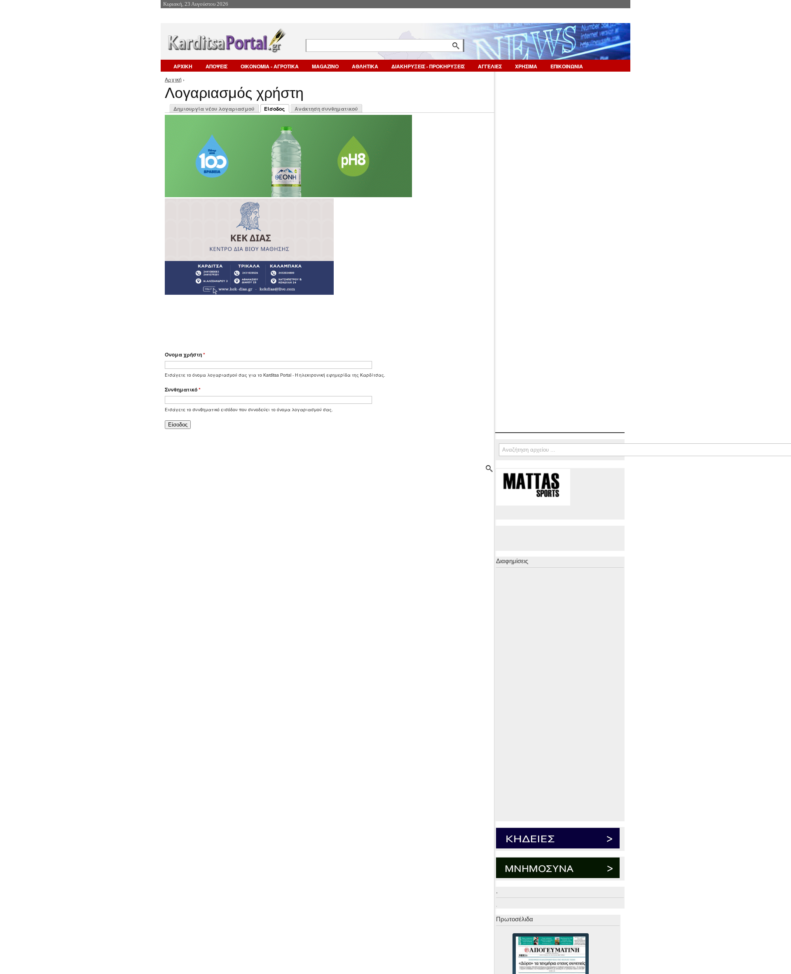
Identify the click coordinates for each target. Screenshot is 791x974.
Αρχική (173, 79)
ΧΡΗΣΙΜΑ (526, 66)
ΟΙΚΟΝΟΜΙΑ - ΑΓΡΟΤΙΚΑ (270, 66)
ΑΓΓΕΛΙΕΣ (490, 66)
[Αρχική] (226, 39)
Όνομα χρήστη (185, 354)
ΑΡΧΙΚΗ (182, 66)
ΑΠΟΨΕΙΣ (216, 66)
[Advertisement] (311, 319)
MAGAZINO (325, 66)
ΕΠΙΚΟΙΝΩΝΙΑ (566, 66)
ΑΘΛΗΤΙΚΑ (365, 66)
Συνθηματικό (183, 389)
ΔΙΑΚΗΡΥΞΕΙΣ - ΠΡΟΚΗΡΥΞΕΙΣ (428, 66)
